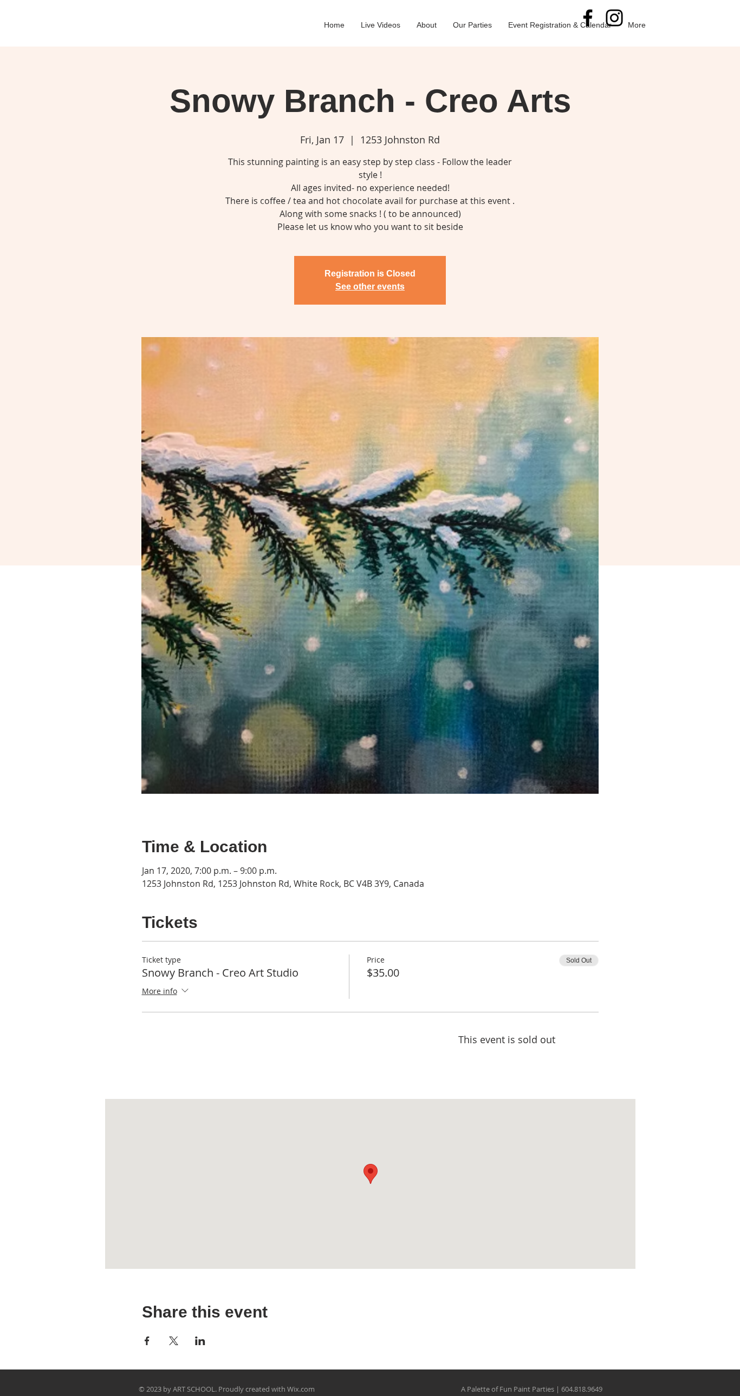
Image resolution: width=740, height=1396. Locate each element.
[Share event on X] (173, 1340)
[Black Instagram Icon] (614, 17)
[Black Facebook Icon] (587, 17)
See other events (370, 286)
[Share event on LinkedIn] (200, 1340)
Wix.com (301, 1389)
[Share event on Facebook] (147, 1340)
